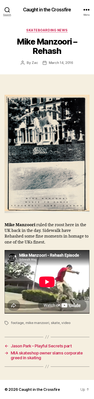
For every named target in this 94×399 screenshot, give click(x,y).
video (65, 323)
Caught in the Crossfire (47, 9)
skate (55, 323)
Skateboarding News (47, 30)
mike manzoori (37, 323)
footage (17, 323)
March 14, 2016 (61, 62)
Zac (35, 62)
